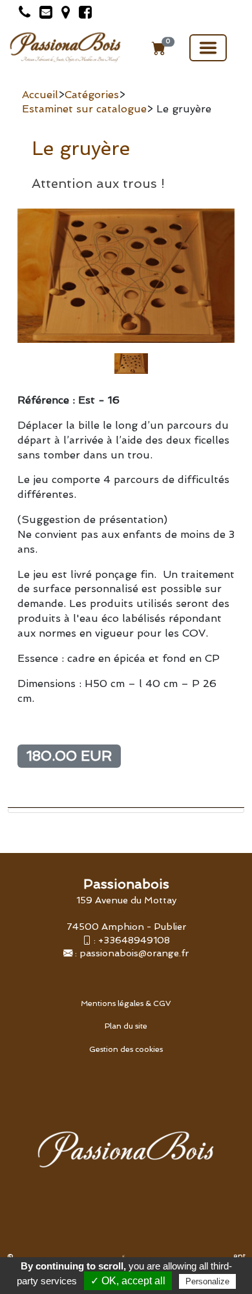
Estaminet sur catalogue (84, 109)
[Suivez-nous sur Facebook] (82, 14)
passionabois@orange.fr (134, 952)
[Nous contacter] (42, 14)
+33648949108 (134, 939)
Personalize (207, 1281)
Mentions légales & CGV (126, 1003)
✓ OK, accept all (127, 1280)
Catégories (92, 94)
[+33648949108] (21, 14)
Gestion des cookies (126, 1049)
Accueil (40, 94)
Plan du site (126, 1026)
